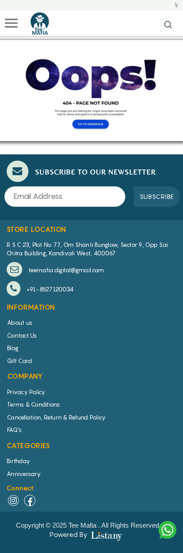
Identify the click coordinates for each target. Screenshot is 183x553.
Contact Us (22, 335)
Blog (13, 347)
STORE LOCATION (37, 229)
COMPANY (25, 376)
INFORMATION (31, 307)
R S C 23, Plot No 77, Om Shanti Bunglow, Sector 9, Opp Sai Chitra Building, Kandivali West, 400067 (87, 249)
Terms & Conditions (33, 404)
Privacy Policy (26, 392)
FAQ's (14, 429)
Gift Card (19, 360)
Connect (21, 488)
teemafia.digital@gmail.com (65, 270)
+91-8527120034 (49, 289)
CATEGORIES (28, 445)
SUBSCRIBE (156, 196)
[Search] (168, 25)
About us (19, 322)
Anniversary (24, 473)
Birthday (18, 460)
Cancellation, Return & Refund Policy (56, 417)
